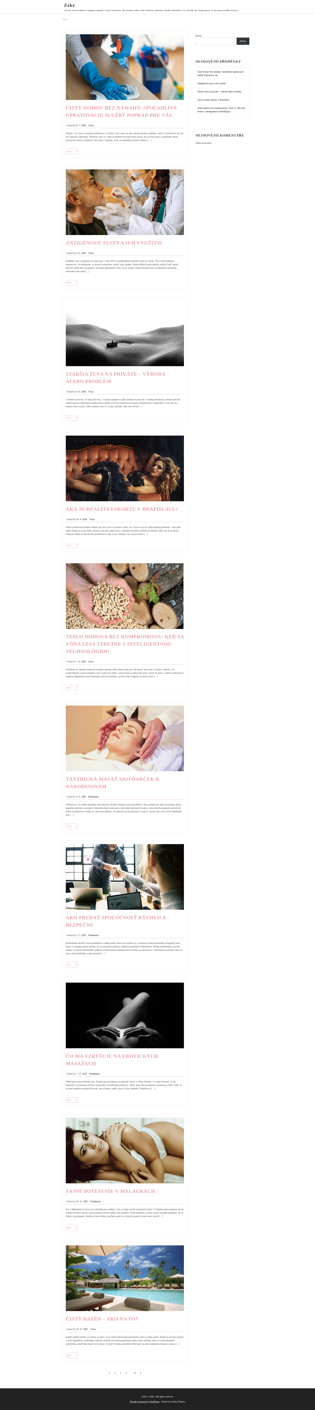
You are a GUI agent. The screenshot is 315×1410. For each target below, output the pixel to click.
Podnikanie (93, 797)
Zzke (69, 5)
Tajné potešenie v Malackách (110, 1191)
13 (135, 1373)
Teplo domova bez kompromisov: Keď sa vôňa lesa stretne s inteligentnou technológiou (125, 644)
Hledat (199, 36)
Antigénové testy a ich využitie (114, 243)
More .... (72, 152)
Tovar (91, 125)
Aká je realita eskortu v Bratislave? (122, 509)
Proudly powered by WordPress (145, 1401)
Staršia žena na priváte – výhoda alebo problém (219, 91)
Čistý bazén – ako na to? (102, 1319)
